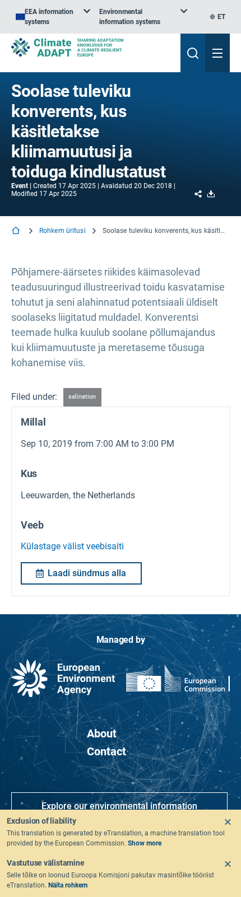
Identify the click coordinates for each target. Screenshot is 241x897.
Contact (106, 751)
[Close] (227, 822)
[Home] (16, 231)
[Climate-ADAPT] (91, 47)
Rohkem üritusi (62, 231)
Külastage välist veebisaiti (72, 546)
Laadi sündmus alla (87, 573)
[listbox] (53, 17)
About (102, 733)
